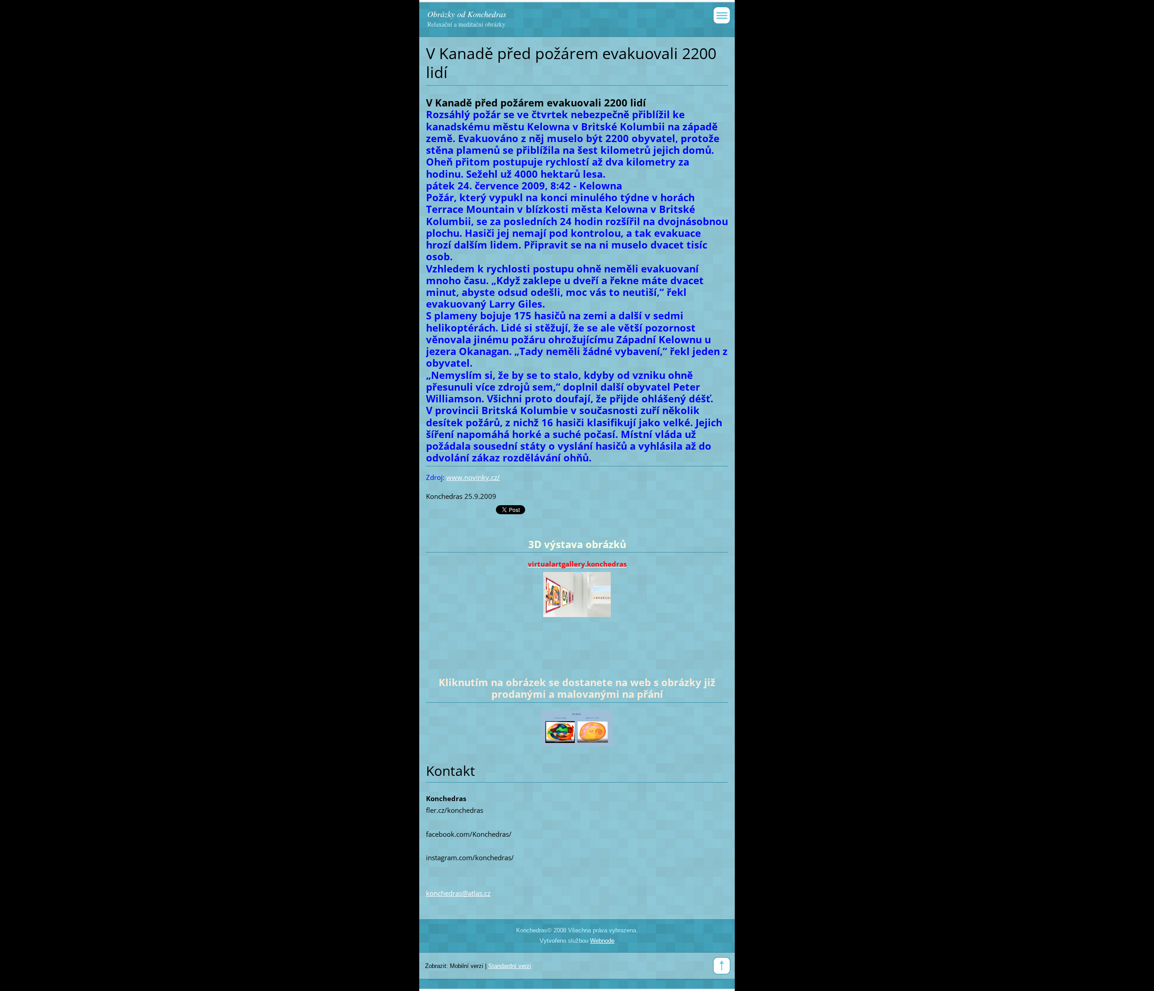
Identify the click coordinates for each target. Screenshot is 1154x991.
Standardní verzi (509, 966)
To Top (721, 965)
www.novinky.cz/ (473, 477)
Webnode (602, 940)
